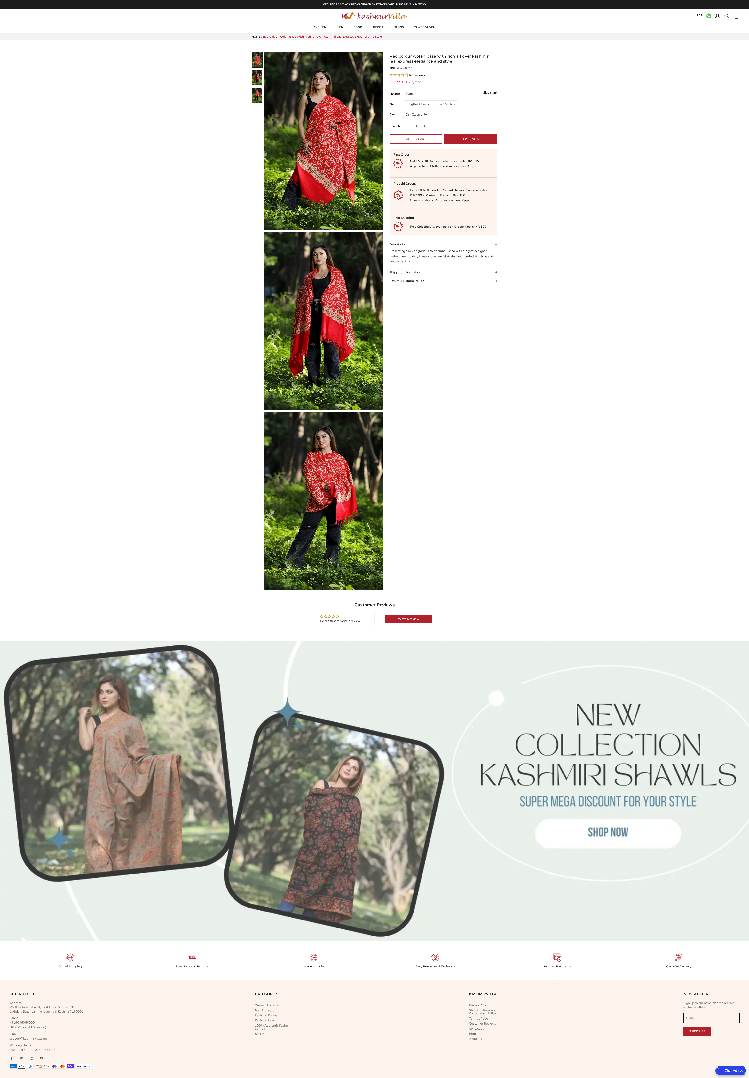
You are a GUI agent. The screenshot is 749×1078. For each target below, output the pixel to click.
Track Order (424, 27)
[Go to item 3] (257, 96)
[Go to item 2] (257, 78)
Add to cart (416, 139)
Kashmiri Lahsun (266, 1020)
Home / (257, 36)
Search (259, 1034)
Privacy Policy (478, 1005)
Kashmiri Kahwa (266, 1015)
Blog (472, 1034)
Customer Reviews (482, 1023)
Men (340, 27)
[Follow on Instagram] (32, 1058)
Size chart (490, 92)
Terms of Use (478, 1018)
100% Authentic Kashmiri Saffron (273, 1027)
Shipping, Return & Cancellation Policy (482, 1012)
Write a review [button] (408, 619)
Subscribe (697, 1031)
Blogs (399, 27)
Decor (378, 27)
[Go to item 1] (257, 60)
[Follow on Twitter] (21, 1058)
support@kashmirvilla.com (28, 1038)
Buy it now (471, 139)
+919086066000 (22, 1022)
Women (320, 27)
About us (475, 1039)
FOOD (358, 27)
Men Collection (265, 1010)
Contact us (476, 1029)
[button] (399, 75)
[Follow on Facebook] (11, 1058)
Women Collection (268, 1005)
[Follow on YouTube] (42, 1058)
